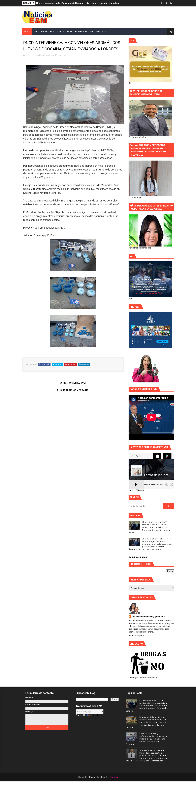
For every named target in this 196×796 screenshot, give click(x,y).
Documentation (60, 32)
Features (39, 32)
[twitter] (166, 3)
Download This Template (90, 32)
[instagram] (171, 3)
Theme (92, 777)
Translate (96, 715)
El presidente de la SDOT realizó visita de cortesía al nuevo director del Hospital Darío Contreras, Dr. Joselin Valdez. (150, 527)
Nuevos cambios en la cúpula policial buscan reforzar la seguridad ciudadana (78, 3)
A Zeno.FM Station (136, 490)
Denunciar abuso (138, 557)
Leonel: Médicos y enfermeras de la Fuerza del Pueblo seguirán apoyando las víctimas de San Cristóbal (147, 739)
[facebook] (161, 3)
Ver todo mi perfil (136, 635)
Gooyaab (114, 777)
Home (27, 32)
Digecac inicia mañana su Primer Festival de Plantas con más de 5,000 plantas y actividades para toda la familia (147, 722)
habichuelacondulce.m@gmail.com (148, 616)
